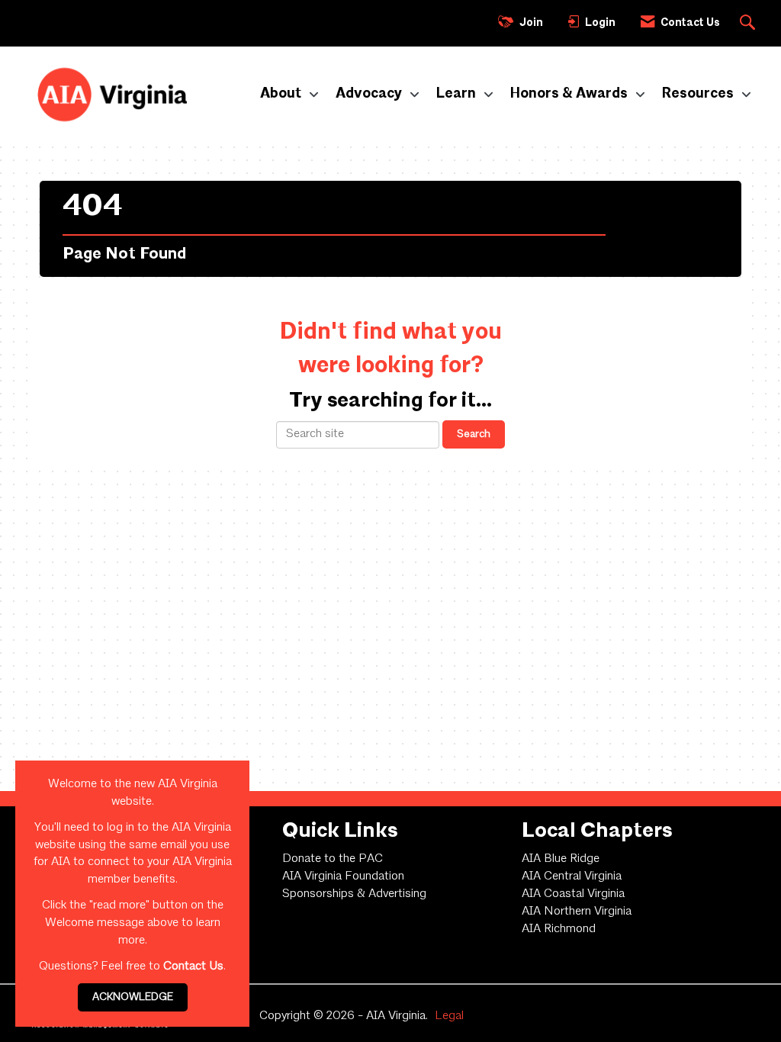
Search (473, 434)
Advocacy (370, 94)
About (282, 94)
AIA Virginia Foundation (343, 876)
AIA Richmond (559, 929)
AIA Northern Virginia (577, 911)
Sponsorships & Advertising (354, 894)
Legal (449, 1016)
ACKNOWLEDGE (132, 997)
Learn (457, 94)
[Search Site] (749, 24)
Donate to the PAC (332, 859)
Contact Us (193, 966)
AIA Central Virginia (572, 876)
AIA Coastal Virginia (573, 894)
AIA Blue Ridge (560, 859)
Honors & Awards (570, 94)
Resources (699, 94)
